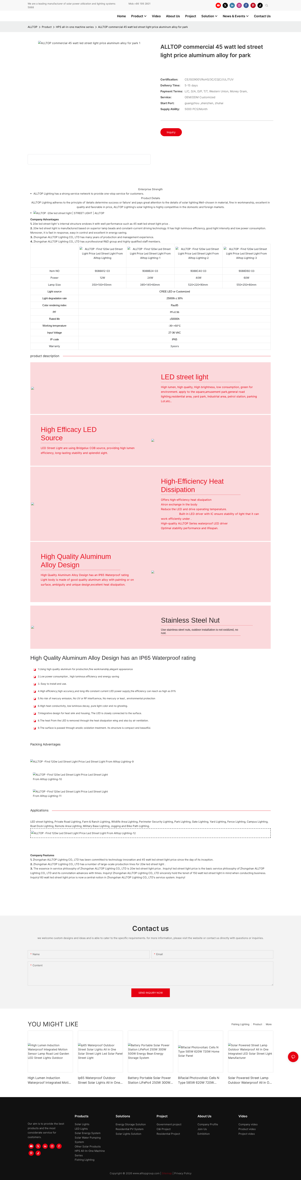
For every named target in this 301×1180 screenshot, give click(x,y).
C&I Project (164, 1129)
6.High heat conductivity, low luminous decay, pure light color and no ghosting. (83, 705)
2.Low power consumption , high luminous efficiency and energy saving (78, 676)
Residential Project (168, 1133)
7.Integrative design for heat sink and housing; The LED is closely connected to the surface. (90, 713)
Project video (246, 1133)
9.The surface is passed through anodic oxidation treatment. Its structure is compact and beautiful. (94, 727)
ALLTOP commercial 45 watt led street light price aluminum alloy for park (143, 27)
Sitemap (167, 1173)
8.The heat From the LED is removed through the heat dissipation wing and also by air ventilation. (93, 720)
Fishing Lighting (240, 1024)
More (269, 1024)
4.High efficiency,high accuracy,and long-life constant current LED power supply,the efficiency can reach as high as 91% (107, 691)
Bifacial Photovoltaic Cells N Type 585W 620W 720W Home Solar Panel (198, 1080)
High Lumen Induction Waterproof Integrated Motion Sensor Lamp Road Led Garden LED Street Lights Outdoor (50, 1080)
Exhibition (204, 1133)
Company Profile (208, 1124)
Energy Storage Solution (131, 1124)
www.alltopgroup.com (146, 1173)
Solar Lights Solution (128, 1133)
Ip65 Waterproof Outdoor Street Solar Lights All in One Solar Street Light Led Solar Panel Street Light (99, 1080)
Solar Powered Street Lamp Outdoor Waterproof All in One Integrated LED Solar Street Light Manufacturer (250, 1080)
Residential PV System (130, 1129)
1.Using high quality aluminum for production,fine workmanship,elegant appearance (85, 669)
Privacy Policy (182, 1173)
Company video (248, 1124)
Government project (169, 1124)
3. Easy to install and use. (52, 683)
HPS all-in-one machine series (75, 27)
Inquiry (171, 132)
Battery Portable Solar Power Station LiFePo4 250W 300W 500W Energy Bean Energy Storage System (149, 1080)
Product (47, 27)
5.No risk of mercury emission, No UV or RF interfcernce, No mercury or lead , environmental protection (96, 698)
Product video (247, 1129)
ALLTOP (32, 27)
